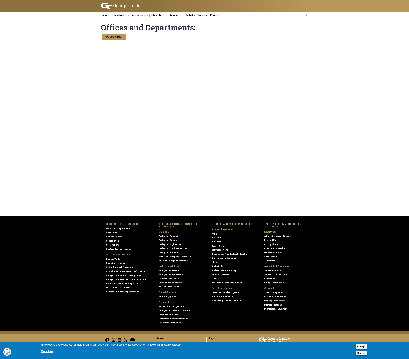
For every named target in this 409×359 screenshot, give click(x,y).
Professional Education (170, 282)
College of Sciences (169, 252)
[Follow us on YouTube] (132, 341)
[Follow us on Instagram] (113, 341)
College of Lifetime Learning (173, 248)
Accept (361, 346)
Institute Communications (118, 249)
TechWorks (269, 260)
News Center (112, 232)
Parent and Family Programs (225, 292)
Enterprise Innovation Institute (173, 318)
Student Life (217, 266)
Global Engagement (168, 296)
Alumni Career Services (276, 274)
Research (175, 15)
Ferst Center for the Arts (118, 287)
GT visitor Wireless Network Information (125, 271)
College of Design (168, 240)
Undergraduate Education (224, 258)
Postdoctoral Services (275, 248)
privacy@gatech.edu (171, 345)
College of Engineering (170, 244)
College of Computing (169, 236)
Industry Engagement (274, 300)
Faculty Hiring (271, 244)
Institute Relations (273, 305)
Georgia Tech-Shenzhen (171, 274)
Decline (361, 353)
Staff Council (270, 256)
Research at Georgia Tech (171, 306)
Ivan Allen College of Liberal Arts (175, 256)
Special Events (113, 241)
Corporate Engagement (170, 322)
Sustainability (112, 245)
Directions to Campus (116, 263)
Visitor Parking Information (119, 267)
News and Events (208, 15)
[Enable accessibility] (7, 352)
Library (215, 262)
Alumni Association (273, 270)
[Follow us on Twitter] (126, 341)
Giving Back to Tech (274, 282)
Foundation (269, 278)
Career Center (219, 246)
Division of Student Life (223, 296)
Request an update (114, 37)
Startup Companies (273, 292)
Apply (214, 233)
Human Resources (273, 252)
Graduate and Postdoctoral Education (230, 254)
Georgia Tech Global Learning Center (124, 275)
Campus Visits (113, 259)
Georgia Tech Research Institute (174, 310)
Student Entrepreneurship (224, 270)
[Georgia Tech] (125, 6)
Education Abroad (220, 274)
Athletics (190, 15)
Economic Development (276, 296)
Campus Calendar (114, 236)
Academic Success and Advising (228, 282)
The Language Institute (170, 287)
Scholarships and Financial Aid (227, 300)
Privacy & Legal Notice (120, 345)
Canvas (215, 278)
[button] (306, 15)
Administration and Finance (277, 236)
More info (47, 351)
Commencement (220, 250)
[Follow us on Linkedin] (119, 341)
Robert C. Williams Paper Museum (122, 292)
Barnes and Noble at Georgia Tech (122, 283)
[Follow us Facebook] (107, 341)
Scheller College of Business (173, 260)
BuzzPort (216, 237)
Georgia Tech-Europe (169, 270)
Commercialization (168, 314)
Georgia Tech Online (169, 278)
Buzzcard (216, 242)
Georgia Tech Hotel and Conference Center (127, 279)
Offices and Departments (147, 27)
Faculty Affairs (271, 240)
